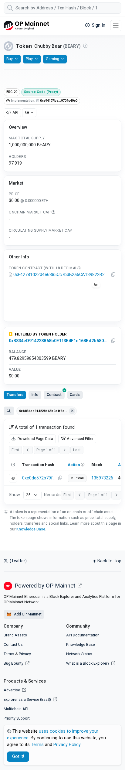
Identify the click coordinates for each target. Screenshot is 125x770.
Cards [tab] (75, 394)
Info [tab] (35, 394)
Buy (9, 58)
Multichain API (16, 709)
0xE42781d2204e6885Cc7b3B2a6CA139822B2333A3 (61, 274)
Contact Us (13, 644)
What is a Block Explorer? (88, 663)
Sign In (98, 25)
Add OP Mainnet (27, 614)
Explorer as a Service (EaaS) (28, 699)
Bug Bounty (13, 663)
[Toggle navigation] (115, 25)
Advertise (12, 690)
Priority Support (17, 718)
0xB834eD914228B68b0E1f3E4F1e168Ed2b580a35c (58, 340)
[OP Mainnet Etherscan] (26, 26)
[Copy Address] (113, 274)
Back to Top (109, 561)
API (15, 112)
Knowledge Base (30, 529)
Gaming (52, 58)
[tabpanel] (62, 461)
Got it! (18, 756)
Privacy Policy (66, 744)
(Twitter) (17, 561)
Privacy (25, 654)
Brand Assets (15, 635)
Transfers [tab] (15, 394)
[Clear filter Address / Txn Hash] (72, 411)
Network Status (79, 654)
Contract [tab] (54, 394)
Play (29, 58)
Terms (9, 654)
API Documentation (83, 635)
